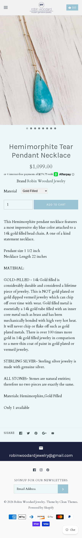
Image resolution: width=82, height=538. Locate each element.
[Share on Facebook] (20, 433)
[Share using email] (52, 433)
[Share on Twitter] (28, 433)
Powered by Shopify (41, 508)
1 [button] (27, 129)
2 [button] (31, 129)
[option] (41, 70)
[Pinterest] (47, 469)
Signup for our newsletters (41, 480)
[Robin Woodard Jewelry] (41, 7)
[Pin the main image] (36, 433)
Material (10, 191)
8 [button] (55, 129)
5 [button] (43, 129)
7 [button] (51, 129)
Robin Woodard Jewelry (46, 181)
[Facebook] (34, 469)
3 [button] (35, 129)
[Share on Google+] (44, 433)
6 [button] (47, 129)
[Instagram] (41, 469)
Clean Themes (68, 502)
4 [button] (39, 129)
